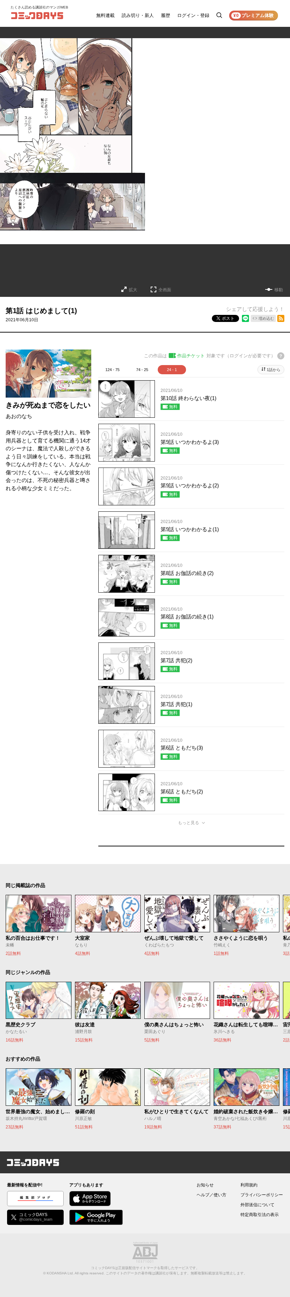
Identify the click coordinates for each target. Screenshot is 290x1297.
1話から (273, 370)
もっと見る (188, 822)
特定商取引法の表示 (259, 1214)
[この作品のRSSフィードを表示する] (280, 318)
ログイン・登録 (193, 15)
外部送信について (257, 1204)
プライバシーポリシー (261, 1194)
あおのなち (19, 416)
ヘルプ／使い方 (211, 1194)
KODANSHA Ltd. (60, 1273)
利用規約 (248, 1184)
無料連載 (105, 15)
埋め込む (266, 318)
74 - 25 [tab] (142, 370)
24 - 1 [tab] (172, 370)
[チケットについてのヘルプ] (280, 355)
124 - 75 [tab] (112, 370)
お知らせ (205, 1184)
